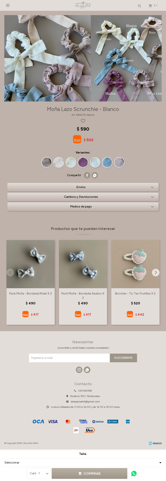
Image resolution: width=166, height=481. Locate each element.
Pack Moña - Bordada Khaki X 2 (30, 293)
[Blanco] (95, 162)
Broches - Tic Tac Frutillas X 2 (135, 293)
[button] (156, 272)
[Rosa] (58, 162)
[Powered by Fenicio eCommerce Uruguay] (155, 443)
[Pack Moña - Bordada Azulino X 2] (83, 264)
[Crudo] (70, 162)
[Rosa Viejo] (119, 162)
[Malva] (83, 162)
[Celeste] (107, 162)
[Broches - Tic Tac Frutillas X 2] (135, 264)
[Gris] (46, 162)
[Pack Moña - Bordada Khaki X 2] (30, 264)
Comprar (92, 474)
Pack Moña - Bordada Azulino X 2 (82, 296)
